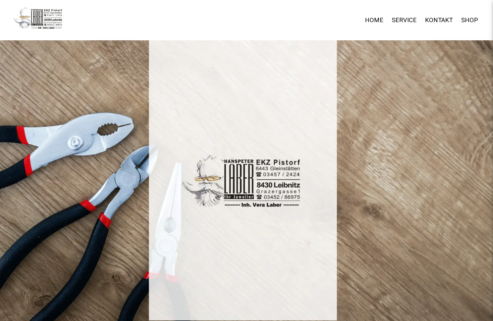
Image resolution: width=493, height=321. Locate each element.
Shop (469, 20)
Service (405, 20)
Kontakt (439, 20)
